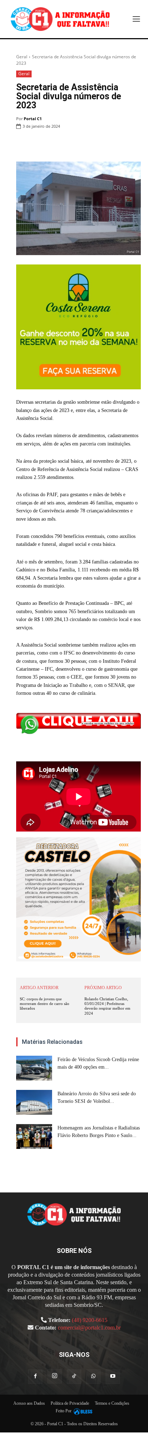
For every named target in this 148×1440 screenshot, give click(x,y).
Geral (21, 57)
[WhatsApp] (84, 144)
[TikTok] (74, 1376)
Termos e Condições (112, 1403)
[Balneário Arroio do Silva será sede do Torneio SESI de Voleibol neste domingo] (34, 1102)
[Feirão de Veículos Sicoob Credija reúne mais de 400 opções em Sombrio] (34, 1068)
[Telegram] (117, 144)
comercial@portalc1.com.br (89, 1327)
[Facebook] (51, 144)
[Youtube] (113, 1376)
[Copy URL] (133, 144)
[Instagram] (54, 1376)
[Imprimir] (100, 144)
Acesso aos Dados (29, 1403)
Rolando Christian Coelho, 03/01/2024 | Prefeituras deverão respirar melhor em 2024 (107, 1006)
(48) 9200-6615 (89, 1320)
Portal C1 (33, 118)
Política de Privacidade (70, 1403)
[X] (67, 144)
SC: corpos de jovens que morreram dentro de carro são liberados (44, 1003)
